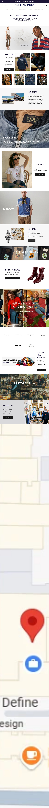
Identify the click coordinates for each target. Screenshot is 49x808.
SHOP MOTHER (24, 45)
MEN (7, 9)
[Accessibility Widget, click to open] (46, 404)
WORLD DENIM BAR (21, 9)
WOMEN (12, 9)
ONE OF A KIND (41, 369)
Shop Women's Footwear (13, 278)
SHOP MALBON (9, 69)
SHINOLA (32, 240)
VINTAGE (30, 9)
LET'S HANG (24, 391)
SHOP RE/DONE (40, 174)
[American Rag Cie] (24, 5)
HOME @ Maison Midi (38, 9)
